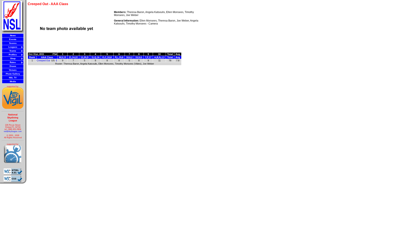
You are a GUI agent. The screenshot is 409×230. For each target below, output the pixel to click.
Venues (13, 70)
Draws (13, 66)
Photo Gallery (13, 74)
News (13, 35)
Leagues (12, 47)
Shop (13, 58)
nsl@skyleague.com (13, 131)
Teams (12, 51)
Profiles (13, 54)
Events (12, 39)
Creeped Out (43, 60)
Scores (13, 43)
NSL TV (13, 77)
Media (13, 81)
